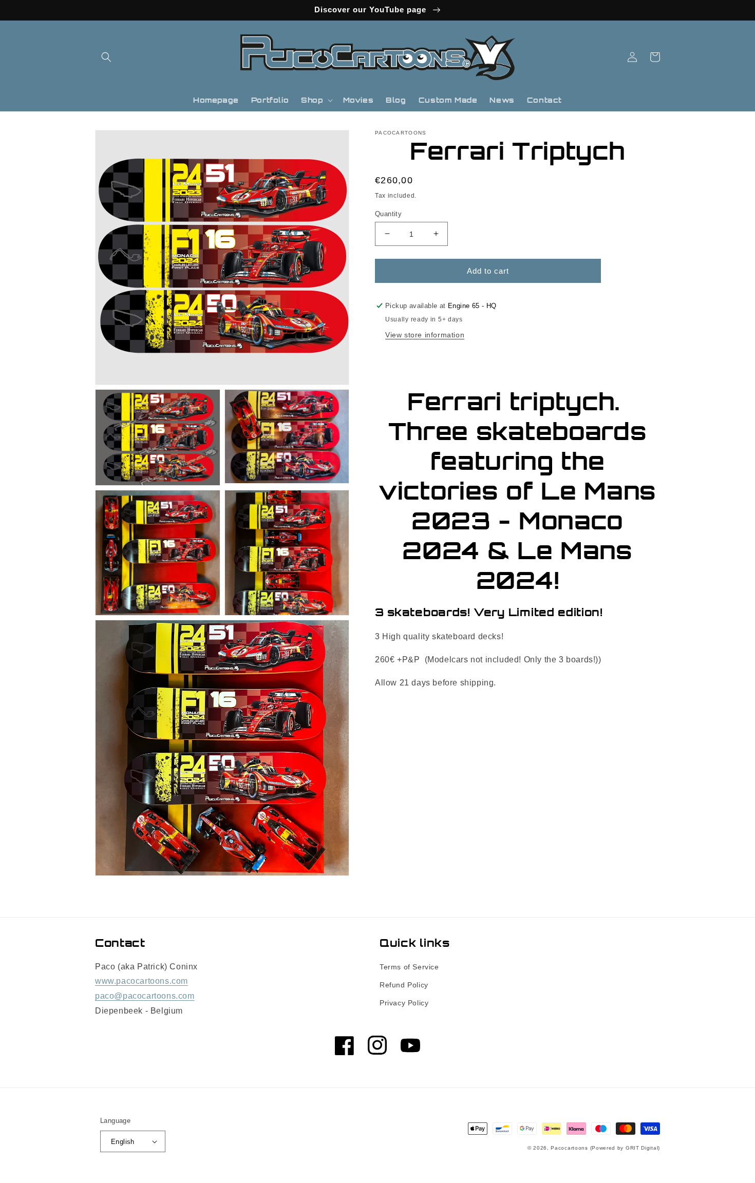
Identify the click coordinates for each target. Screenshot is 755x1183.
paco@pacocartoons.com (145, 995)
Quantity (388, 213)
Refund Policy (404, 985)
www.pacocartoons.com (141, 981)
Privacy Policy (404, 1003)
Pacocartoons (569, 1148)
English (123, 1142)
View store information (424, 335)
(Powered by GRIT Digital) (625, 1148)
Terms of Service (409, 967)
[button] (106, 57)
